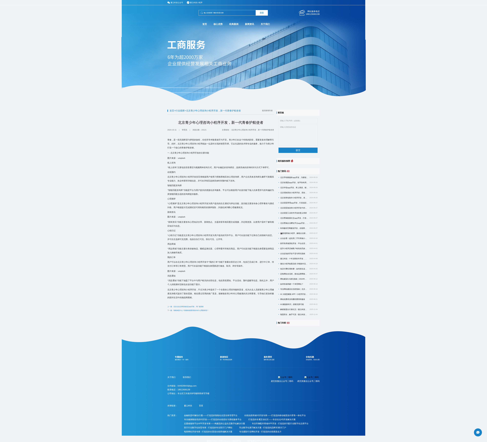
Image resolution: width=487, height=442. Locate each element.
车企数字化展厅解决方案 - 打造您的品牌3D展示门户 (262, 428)
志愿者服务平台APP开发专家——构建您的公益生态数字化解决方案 (214, 423)
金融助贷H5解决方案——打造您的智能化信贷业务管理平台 (210, 415)
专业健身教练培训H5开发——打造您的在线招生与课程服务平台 (212, 419)
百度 (201, 406)
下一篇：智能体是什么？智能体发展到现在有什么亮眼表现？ (187, 310)
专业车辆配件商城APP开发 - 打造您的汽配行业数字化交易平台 (280, 423)
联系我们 (187, 377)
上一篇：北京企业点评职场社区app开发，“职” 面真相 (185, 306)
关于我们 (171, 377)
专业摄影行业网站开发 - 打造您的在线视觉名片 (260, 432)
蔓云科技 (188, 406)
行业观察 (180, 110)
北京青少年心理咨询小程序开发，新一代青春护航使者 (213, 110)
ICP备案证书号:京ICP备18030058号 (263, 441)
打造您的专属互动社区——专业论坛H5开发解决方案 (272, 419)
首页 (172, 110)
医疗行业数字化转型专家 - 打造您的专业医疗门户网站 (208, 428)
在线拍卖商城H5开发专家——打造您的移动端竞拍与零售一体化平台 (275, 415)
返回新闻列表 (267, 111)
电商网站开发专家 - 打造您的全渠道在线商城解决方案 (208, 432)
